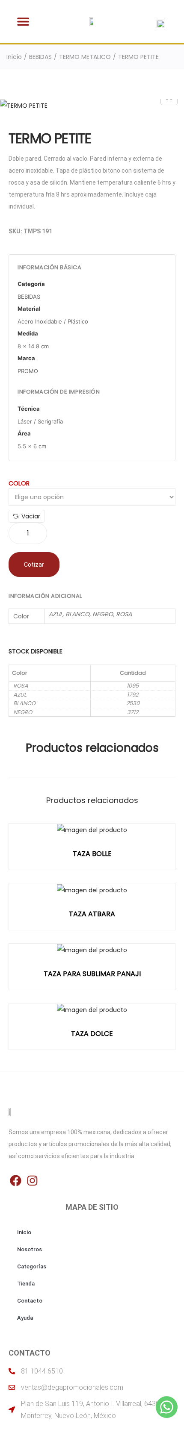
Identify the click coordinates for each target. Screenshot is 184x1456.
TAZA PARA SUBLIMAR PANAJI (92, 974)
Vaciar (30, 516)
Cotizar (34, 564)
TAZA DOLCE (92, 1033)
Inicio (14, 57)
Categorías (31, 1266)
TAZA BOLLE (92, 854)
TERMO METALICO (85, 57)
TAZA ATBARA (92, 914)
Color (19, 483)
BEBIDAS (40, 57)
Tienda (26, 1283)
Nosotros (29, 1249)
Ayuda (25, 1318)
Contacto (29, 1300)
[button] (23, 21)
